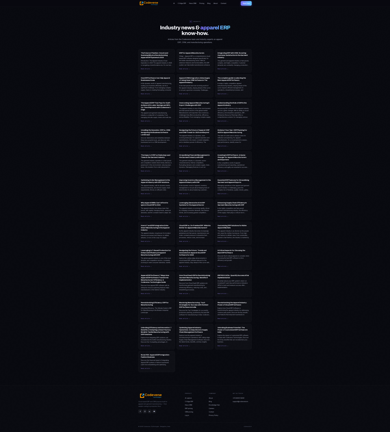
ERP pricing (189, 408)
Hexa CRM (192, 3)
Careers (211, 408)
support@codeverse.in (240, 401)
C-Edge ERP (182, 3)
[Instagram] (145, 411)
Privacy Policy (213, 415)
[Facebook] (140, 411)
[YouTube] (154, 411)
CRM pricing (189, 412)
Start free (246, 3)
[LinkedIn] (149, 411)
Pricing (201, 3)
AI (174, 3)
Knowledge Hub (214, 405)
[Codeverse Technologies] (148, 3)
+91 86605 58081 (238, 398)
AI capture (188, 398)
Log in (187, 415)
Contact (223, 3)
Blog (208, 3)
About (215, 3)
